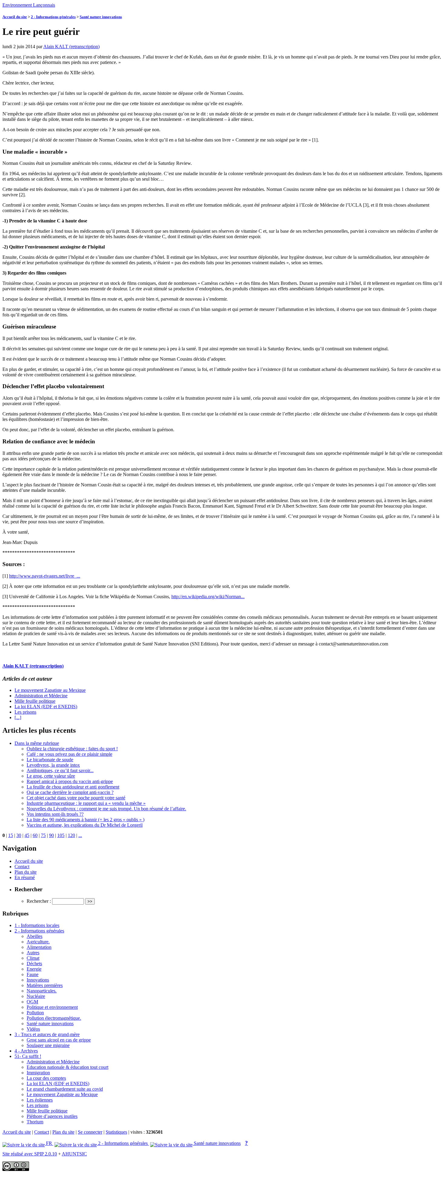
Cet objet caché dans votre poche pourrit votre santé (76, 797)
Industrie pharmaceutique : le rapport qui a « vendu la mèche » (86, 803)
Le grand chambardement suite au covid (65, 1089)
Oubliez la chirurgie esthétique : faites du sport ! (72, 748)
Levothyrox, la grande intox (53, 765)
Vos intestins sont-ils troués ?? (55, 814)
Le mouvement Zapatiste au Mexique (50, 690)
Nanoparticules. (42, 990)
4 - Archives (26, 1050)
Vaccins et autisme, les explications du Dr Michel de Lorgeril (85, 825)
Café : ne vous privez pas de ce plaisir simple (69, 754)
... (80, 835)
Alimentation (39, 947)
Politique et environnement (52, 1007)
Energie (34, 969)
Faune (32, 974)
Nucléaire (36, 996)
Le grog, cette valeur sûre (51, 776)
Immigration (38, 1072)
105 (60, 835)
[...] (18, 717)
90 (51, 835)
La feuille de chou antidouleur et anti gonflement (73, 786)
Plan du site (26, 872)
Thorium (35, 1121)
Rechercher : (39, 901)
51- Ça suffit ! (28, 1056)
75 (43, 835)
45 (27, 835)
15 (10, 835)
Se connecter (90, 1132)
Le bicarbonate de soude (50, 759)
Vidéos (33, 1029)
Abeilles (34, 936)
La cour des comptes (46, 1078)
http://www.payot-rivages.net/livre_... (44, 575)
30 (18, 835)
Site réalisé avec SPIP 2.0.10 (29, 1153)
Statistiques (116, 1132)
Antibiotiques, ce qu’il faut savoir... (60, 770)
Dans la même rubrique (37, 743)
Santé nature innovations (101, 17)
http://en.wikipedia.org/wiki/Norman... (208, 596)
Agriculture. (38, 941)
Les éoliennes (40, 1099)
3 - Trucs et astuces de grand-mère (47, 1034)
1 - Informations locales (37, 925)
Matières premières (45, 985)
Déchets (34, 963)
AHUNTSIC (74, 1153)
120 (71, 835)
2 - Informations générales (53, 17)
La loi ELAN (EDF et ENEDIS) (46, 706)
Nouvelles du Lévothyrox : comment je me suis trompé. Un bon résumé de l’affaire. (106, 808)
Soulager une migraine (48, 1045)
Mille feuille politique (35, 701)
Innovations (38, 979)
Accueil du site (14, 17)
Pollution (35, 1012)
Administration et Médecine (41, 695)
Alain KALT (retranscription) (71, 46)
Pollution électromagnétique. (54, 1018)
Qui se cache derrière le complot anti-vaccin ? (70, 792)
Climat (33, 958)
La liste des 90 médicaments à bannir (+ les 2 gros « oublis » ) (85, 819)
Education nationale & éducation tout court (67, 1067)
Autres (33, 952)
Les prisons (25, 712)
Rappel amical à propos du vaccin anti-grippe (70, 781)
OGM (32, 1001)
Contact (22, 866)
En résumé (25, 877)
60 (35, 835)
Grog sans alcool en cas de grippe (59, 1039)
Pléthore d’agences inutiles (52, 1116)
